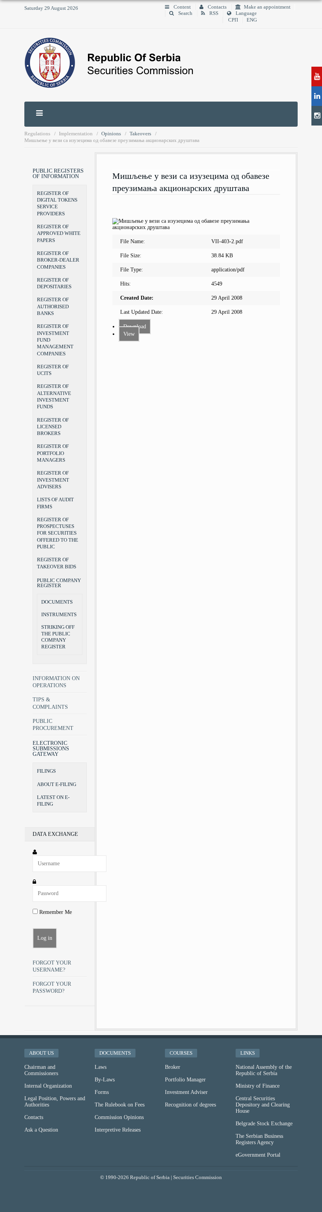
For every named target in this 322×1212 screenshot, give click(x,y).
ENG (252, 20)
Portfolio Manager (185, 1080)
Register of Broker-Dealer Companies (58, 260)
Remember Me (55, 912)
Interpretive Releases (118, 1130)
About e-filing (56, 784)
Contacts (217, 7)
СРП (233, 20)
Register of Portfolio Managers (53, 453)
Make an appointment (267, 7)
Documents (57, 602)
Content (181, 7)
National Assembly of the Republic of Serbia (264, 1070)
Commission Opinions (119, 1117)
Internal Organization (48, 1086)
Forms (102, 1092)
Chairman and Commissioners (41, 1070)
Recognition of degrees (190, 1105)
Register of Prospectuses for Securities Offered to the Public (57, 533)
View (129, 334)
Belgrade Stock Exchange (264, 1123)
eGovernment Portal (258, 1155)
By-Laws (105, 1080)
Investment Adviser (186, 1092)
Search (184, 13)
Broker (172, 1067)
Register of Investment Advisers (53, 480)
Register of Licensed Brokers (53, 427)
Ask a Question (41, 1130)
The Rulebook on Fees (120, 1105)
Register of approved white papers (58, 233)
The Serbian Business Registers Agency (259, 1139)
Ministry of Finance (258, 1086)
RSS (213, 13)
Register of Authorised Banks (53, 306)
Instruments (59, 614)
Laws (100, 1067)
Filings (46, 771)
